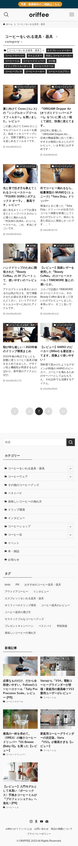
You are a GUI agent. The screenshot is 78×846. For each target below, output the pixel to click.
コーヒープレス (13, 71)
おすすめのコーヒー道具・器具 (42, 584)
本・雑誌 (13, 551)
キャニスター (35, 55)
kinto (7, 584)
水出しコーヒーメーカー (59, 55)
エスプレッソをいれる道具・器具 (24, 598)
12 (63, 411)
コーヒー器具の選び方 (18, 612)
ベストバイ (15, 493)
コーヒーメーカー (34, 71)
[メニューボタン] (71, 14)
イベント (13, 543)
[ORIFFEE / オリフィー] (39, 14)
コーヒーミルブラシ (59, 71)
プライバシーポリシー (39, 833)
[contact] (47, 821)
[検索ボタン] (6, 14)
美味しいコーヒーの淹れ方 (25, 501)
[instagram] (31, 821)
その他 (51, 61)
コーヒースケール (44, 66)
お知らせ (13, 559)
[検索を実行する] (70, 442)
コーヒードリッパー (33, 61)
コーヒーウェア (18, 476)
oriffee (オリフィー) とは (19, 829)
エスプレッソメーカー (59, 50)
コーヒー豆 (15, 534)
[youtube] (42, 821)
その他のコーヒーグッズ (23, 485)
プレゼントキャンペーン (19, 625)
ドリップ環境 (16, 509)
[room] (36, 821)
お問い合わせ (41, 829)
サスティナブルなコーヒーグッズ (24, 619)
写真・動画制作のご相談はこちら (40, 4)
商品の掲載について (61, 829)
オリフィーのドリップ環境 (20, 605)
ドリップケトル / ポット (18, 66)
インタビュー (16, 518)
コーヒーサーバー (14, 55)
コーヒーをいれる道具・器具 (26, 468)
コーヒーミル (12, 61)
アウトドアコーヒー (16, 591)
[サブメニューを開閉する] (70, 468)
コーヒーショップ (19, 526)
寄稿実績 (62, 625)
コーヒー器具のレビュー (55, 605)
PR (17, 584)
